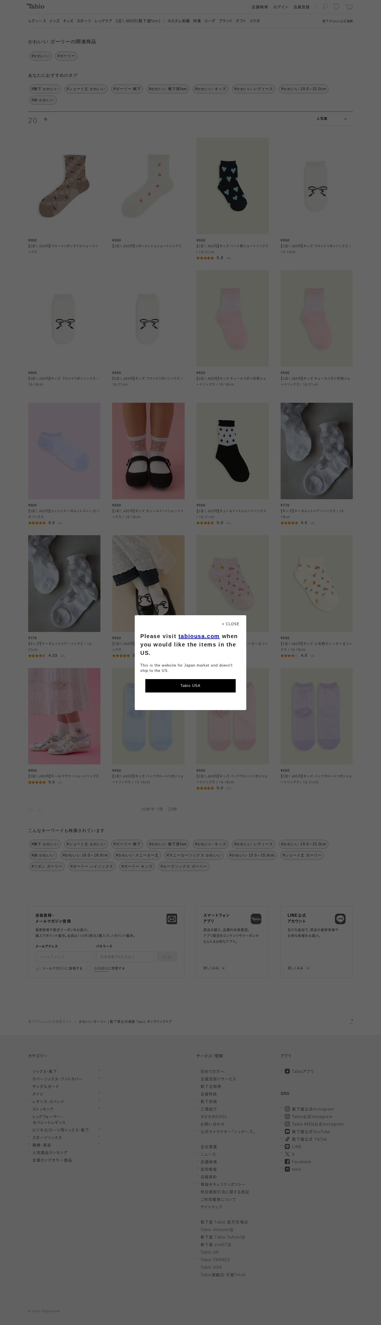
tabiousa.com (199, 636)
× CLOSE (231, 624)
